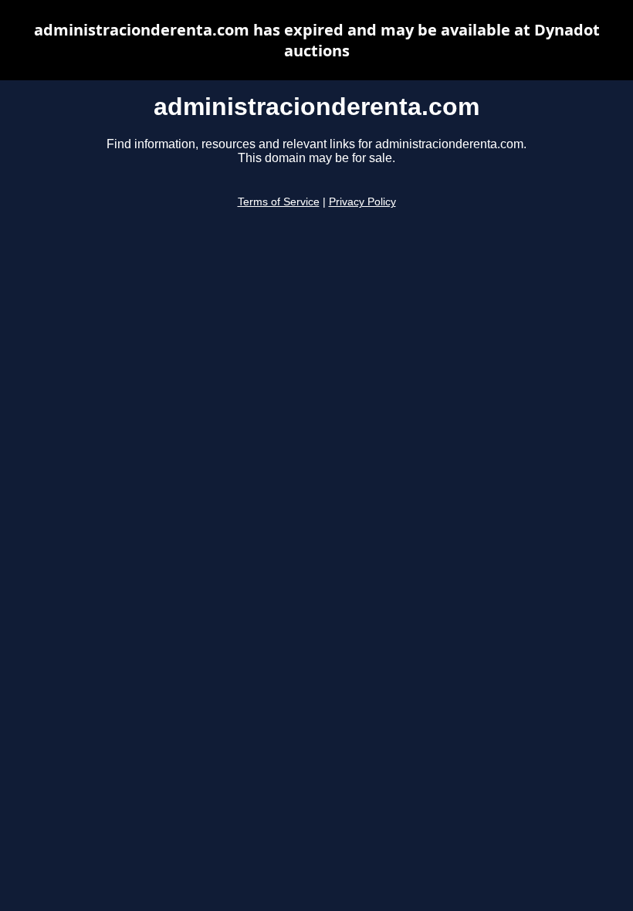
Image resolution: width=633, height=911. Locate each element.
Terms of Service (279, 202)
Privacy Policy (362, 202)
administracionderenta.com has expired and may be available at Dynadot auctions (317, 40)
